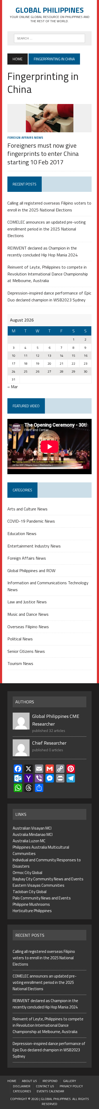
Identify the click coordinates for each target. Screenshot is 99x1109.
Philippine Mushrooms (31, 904)
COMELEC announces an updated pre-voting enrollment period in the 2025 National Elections (46, 229)
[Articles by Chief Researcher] (21, 753)
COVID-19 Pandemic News (31, 521)
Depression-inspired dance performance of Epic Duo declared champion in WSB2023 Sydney (49, 296)
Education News (21, 533)
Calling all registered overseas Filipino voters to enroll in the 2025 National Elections (49, 206)
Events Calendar (50, 1091)
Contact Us (45, 1086)
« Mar (12, 386)
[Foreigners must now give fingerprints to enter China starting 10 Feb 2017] (49, 129)
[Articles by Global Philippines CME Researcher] (21, 726)
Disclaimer (21, 1086)
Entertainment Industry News (34, 546)
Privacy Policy (71, 1086)
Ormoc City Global (27, 873)
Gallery (69, 1080)
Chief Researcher (49, 742)
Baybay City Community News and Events (48, 879)
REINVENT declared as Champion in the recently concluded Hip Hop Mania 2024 (42, 251)
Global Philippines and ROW (31, 570)
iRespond (50, 1080)
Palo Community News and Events (42, 898)
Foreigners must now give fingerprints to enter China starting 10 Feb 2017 (43, 153)
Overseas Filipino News (28, 626)
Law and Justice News (27, 602)
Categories (22, 1091)
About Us (29, 1080)
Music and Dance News (28, 614)
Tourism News (20, 663)
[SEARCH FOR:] (49, 38)
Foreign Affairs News (25, 137)
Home (11, 1080)
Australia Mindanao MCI (33, 834)
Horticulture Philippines (32, 911)
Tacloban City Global (29, 892)
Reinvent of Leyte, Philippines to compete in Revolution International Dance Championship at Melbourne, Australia (47, 274)
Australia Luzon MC (29, 841)
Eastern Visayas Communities (38, 885)
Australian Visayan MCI (32, 828)
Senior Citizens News (26, 651)
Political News (20, 639)
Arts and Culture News (27, 509)
